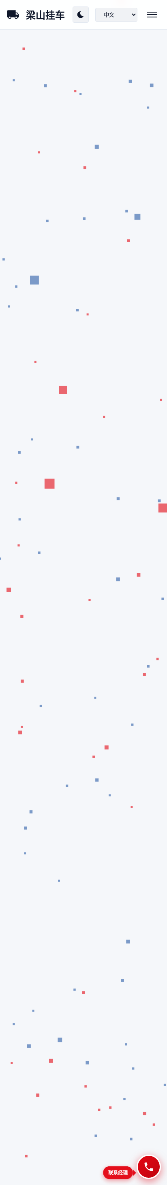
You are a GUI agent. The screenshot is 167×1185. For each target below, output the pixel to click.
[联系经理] (149, 1167)
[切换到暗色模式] (81, 14)
